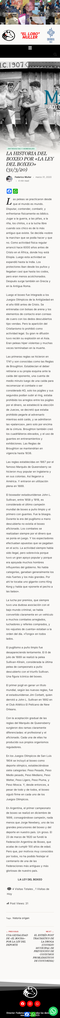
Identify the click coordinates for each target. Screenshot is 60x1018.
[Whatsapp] (37, 1004)
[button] (30, 48)
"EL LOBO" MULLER (29, 35)
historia (17, 918)
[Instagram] (30, 1004)
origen (25, 918)
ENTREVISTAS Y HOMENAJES (21, 149)
